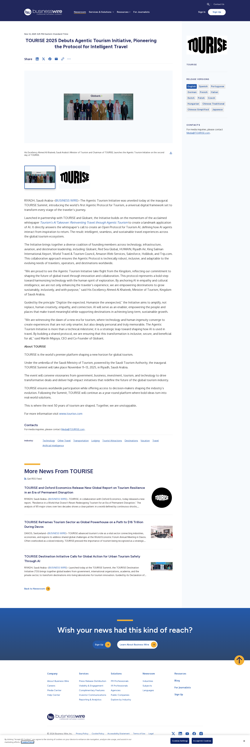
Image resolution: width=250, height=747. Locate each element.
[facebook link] (194, 733)
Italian (214, 92)
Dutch (191, 98)
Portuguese (217, 86)
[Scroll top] (239, 660)
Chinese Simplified (198, 109)
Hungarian (193, 104)
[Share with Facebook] (50, 59)
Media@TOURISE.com (72, 429)
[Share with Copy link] (62, 59)
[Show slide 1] (39, 177)
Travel (155, 440)
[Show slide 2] (74, 177)
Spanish (203, 86)
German (192, 92)
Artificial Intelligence (53, 445)
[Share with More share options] (69, 59)
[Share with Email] (56, 59)
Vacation (145, 440)
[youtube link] (187, 733)
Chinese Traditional (213, 104)
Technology (49, 440)
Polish (201, 98)
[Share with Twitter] (43, 59)
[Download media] (171, 153)
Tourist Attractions (112, 440)
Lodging (95, 440)
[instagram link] (201, 733)
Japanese (217, 109)
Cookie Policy (27, 742)
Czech (211, 98)
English (192, 86)
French (204, 92)
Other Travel (64, 440)
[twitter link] (173, 733)
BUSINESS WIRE (66, 200)
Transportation (81, 440)
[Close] (244, 741)
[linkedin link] (180, 733)
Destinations (131, 440)
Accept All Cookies (202, 741)
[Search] (208, 4)
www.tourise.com (70, 413)
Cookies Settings (180, 741)
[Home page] (43, 12)
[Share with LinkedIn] (37, 59)
